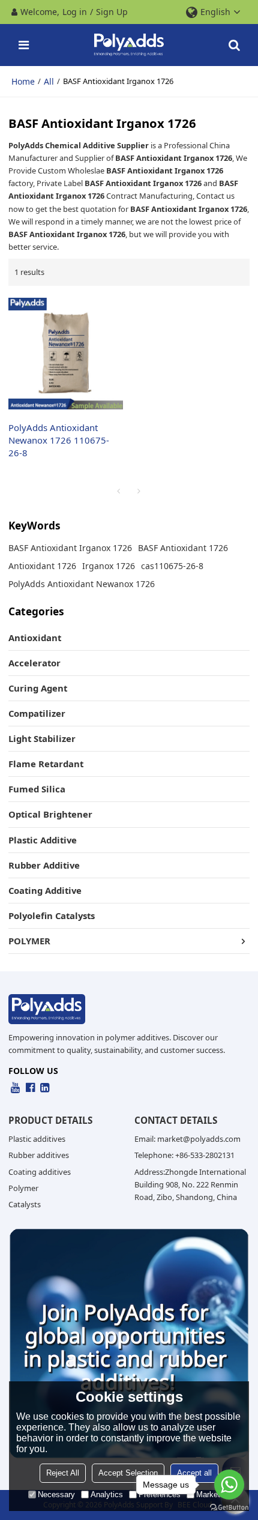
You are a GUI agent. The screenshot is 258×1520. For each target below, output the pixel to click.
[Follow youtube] (15, 1088)
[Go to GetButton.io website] (229, 1508)
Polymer (23, 1188)
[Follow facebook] (30, 1088)
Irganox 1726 (108, 566)
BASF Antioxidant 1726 (183, 547)
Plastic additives (36, 1138)
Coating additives (39, 1171)
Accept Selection (128, 1472)
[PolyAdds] (128, 45)
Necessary (56, 1494)
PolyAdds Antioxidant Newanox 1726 (81, 584)
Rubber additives (38, 1155)
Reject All (62, 1472)
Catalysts (24, 1204)
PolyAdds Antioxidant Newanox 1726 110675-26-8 (58, 440)
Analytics (107, 1494)
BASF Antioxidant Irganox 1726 (70, 547)
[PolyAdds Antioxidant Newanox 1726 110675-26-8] (65, 353)
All (49, 81)
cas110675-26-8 (172, 566)
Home (23, 81)
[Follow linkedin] (45, 1088)
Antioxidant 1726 (42, 566)
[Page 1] (119, 491)
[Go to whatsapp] (229, 1485)
